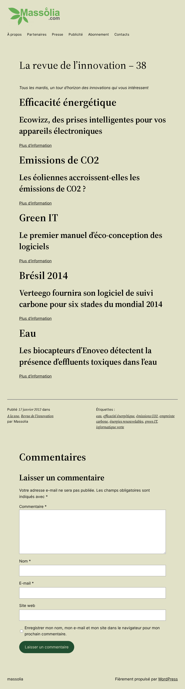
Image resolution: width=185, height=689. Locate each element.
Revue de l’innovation (37, 416)
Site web (27, 605)
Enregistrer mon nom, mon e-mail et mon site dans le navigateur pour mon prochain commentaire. (92, 630)
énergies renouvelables (126, 421)
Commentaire (33, 506)
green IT (151, 421)
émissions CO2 (147, 416)
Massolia (15, 679)
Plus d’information (35, 145)
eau (99, 416)
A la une (13, 416)
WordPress (168, 679)
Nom (25, 561)
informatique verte (110, 427)
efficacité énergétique (118, 416)
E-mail (26, 583)
